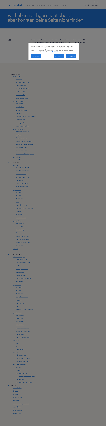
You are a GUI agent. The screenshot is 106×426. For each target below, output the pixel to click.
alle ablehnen (59, 56)
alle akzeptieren (71, 56)
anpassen (36, 56)
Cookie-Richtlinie (55, 51)
